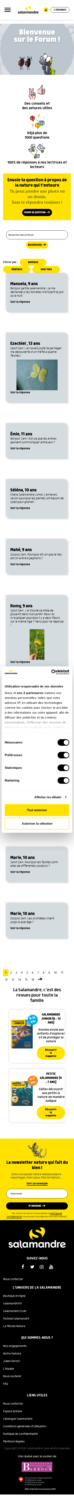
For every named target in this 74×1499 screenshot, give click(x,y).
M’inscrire (35, 1205)
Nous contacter (13, 1279)
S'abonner (60, 9)
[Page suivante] (40, 979)
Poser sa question (35, 212)
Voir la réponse (20, 302)
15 (26, 979)
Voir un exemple (37, 1183)
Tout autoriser (37, 810)
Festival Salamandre (16, 1318)
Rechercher (35, 245)
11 (62, 972)
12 (6, 979)
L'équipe (8, 1368)
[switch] (63, 755)
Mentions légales (14, 1441)
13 (13, 979)
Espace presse (12, 1411)
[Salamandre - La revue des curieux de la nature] (28, 10)
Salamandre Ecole (14, 1311)
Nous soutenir (12, 1376)
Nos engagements (15, 1346)
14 (19, 979)
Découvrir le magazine (51, 1053)
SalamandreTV (12, 1303)
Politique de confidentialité (20, 1434)
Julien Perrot (11, 1361)
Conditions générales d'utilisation (24, 1426)
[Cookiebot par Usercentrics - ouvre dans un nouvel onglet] (52, 672)
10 (55, 972)
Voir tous (46, 269)
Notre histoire (12, 1353)
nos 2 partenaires (30, 693)
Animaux (33, 262)
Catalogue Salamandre (17, 1419)
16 (32, 979)
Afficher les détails (47, 797)
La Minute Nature (14, 1326)
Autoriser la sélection (37, 823)
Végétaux (16, 269)
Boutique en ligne (14, 1296)
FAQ (5, 1384)
